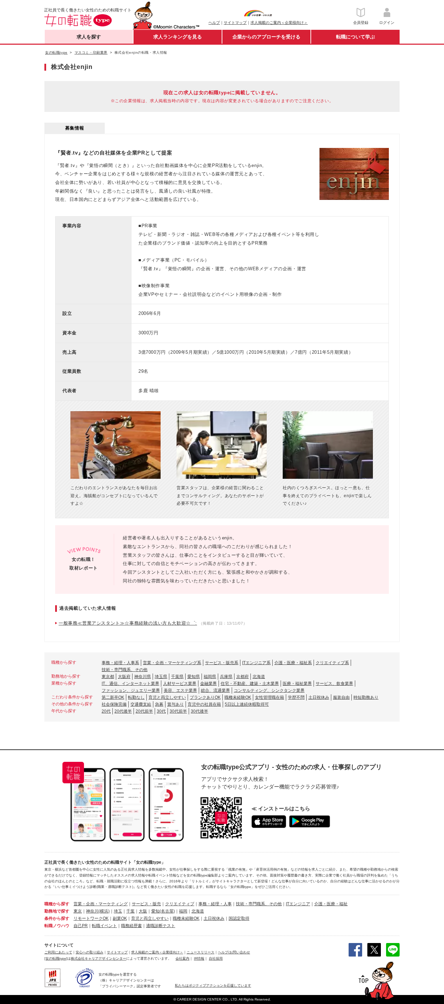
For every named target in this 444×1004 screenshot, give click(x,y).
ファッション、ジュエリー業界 (131, 690)
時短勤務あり (365, 697)
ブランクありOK (205, 697)
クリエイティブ (179, 904)
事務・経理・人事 (215, 904)
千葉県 (177, 676)
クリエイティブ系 (332, 662)
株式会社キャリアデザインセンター (98, 958)
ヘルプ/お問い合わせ (234, 952)
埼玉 (118, 911)
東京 (78, 911)
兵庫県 (226, 676)
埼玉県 (161, 676)
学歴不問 (296, 697)
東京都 (108, 676)
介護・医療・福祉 (331, 904)
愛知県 (193, 676)
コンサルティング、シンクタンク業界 (269, 690)
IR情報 (199, 958)
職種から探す (56, 904)
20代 (106, 711)
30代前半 (178, 711)
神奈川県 (142, 676)
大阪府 (124, 676)
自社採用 (216, 958)
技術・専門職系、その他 (124, 669)
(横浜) (104, 911)
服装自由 (341, 697)
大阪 (143, 911)
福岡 (183, 911)
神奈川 (92, 911)
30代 (161, 711)
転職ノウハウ (56, 926)
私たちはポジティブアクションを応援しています (213, 985)
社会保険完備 (114, 704)
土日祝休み (318, 697)
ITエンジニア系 (256, 662)
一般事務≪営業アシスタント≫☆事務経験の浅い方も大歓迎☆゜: (128, 623)
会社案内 (182, 958)
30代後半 (199, 711)
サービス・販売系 (221, 662)
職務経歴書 (131, 926)
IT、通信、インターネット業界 (130, 683)
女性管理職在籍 (269, 697)
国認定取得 (239, 918)
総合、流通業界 (215, 690)
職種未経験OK (237, 697)
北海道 (259, 676)
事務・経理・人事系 (120, 662)
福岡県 (210, 676)
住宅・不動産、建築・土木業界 (250, 683)
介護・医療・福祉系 (293, 662)
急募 (159, 704)
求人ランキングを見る (177, 36)
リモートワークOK (91, 918)
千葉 (130, 911)
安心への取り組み (89, 952)
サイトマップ (235, 22)
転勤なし (136, 697)
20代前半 (144, 711)
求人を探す (89, 36)
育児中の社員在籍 (204, 704)
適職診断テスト (160, 926)
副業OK (120, 918)
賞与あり (175, 704)
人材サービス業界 (179, 683)
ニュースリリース (200, 952)
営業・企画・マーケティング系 (172, 662)
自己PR (81, 926)
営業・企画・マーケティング (101, 904)
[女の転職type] (55, 958)
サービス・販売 (146, 904)
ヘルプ (214, 22)
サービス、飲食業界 (334, 683)
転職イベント (104, 926)
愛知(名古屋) (163, 911)
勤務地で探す (56, 911)
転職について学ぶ (355, 36)
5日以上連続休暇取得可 (247, 704)
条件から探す (56, 918)
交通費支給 (140, 704)
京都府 (242, 676)
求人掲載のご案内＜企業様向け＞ (279, 22)
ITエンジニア (298, 904)
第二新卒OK (113, 697)
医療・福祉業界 (297, 683)
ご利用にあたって (58, 952)
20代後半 (123, 711)
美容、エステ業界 (180, 690)
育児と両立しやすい (167, 697)
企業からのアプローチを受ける (266, 36)
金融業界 (208, 683)
